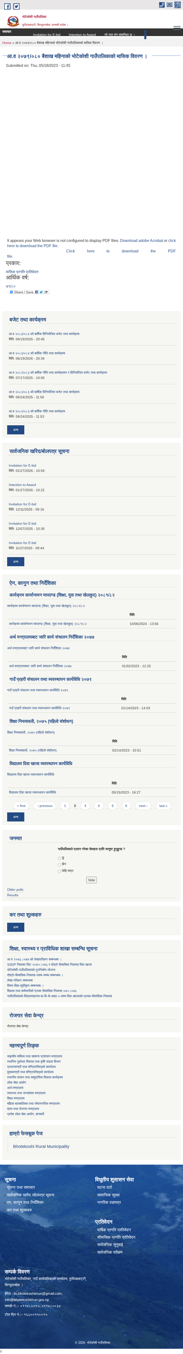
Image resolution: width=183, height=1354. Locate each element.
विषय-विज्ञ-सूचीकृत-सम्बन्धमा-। (25, 985)
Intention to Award (71, 35)
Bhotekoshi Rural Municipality (41, 1146)
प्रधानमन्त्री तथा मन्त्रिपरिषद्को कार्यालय (31, 1067)
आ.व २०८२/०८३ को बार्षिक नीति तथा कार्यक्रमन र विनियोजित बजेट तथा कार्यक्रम (58, 372)
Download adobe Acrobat (142, 241)
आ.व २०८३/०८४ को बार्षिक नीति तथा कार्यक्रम (37, 353)
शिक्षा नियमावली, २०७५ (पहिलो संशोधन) (41, 721)
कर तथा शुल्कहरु (19, 1210)
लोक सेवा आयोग (16, 1082)
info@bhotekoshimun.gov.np (27, 1300)
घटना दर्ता (104, 1187)
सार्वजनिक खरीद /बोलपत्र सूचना (30, 1195)
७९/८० (10, 286)
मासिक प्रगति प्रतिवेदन (22, 272)
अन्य (141, 35)
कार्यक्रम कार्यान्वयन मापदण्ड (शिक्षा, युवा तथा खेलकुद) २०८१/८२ (62, 594)
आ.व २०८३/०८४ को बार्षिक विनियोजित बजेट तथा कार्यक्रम (44, 334)
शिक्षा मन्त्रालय (16, 1098)
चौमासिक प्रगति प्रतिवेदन (116, 1237)
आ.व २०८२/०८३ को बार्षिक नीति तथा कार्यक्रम (37, 411)
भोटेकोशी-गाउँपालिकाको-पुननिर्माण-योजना (31, 970)
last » (163, 806)
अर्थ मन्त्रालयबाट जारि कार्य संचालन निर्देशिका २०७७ (52, 637)
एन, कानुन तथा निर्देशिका (25, 1202)
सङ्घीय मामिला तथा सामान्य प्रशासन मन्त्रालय (34, 1056)
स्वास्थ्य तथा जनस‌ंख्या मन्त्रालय (26, 1093)
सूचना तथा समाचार (21, 1187)
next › (143, 806)
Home (6, 43)
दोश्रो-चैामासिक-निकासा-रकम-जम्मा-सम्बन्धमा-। (35, 975)
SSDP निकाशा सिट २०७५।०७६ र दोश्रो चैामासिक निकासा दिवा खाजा (49, 964)
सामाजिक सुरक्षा (108, 1195)
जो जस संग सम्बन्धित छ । (108, 35)
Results (12, 895)
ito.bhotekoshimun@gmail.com (38, 1293)
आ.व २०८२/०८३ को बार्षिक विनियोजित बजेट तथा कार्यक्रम (44, 392)
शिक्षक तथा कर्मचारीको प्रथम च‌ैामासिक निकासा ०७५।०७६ (42, 991)
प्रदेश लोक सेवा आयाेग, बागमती (25, 1114)
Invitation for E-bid (35, 35)
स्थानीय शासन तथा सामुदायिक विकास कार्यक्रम (35, 1077)
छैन (64, 864)
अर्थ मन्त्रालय (15, 1088)
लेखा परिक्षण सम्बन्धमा (20, 980)
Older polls (15, 889)
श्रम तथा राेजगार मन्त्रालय (23, 1109)
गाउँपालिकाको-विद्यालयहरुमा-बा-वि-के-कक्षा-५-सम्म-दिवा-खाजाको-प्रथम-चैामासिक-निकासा (59, 996)
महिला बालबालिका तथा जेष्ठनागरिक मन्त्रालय (33, 1103)
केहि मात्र (67, 871)
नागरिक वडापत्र (109, 1202)
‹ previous (44, 806)
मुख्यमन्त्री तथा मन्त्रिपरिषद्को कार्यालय (30, 1072)
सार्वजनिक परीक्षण (109, 1252)
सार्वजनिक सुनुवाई (110, 1244)
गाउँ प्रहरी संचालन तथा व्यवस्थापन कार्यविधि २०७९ (51, 679)
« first (21, 806)
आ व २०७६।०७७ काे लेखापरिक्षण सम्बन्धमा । (34, 959)
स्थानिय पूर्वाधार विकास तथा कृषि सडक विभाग (34, 1061)
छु (63, 857)
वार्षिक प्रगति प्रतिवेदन (114, 1230)
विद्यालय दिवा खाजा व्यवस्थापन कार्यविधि (41, 763)
